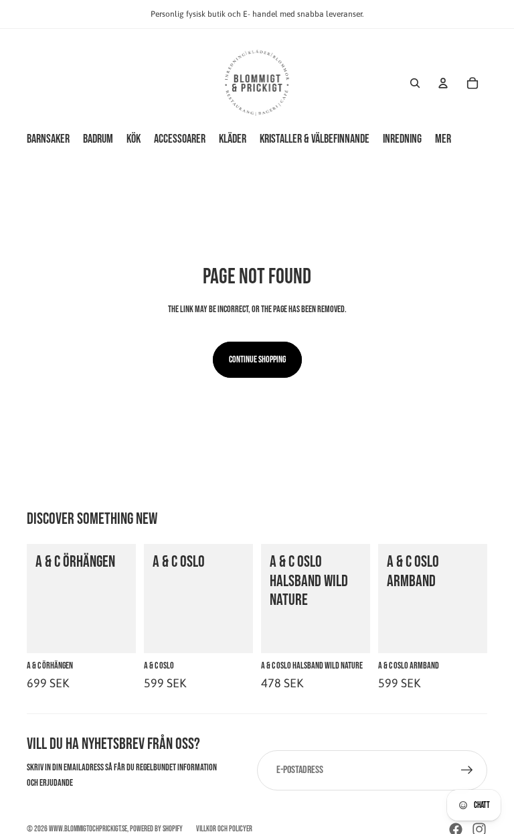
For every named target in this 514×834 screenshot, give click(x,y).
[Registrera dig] (467, 770)
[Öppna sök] (415, 83)
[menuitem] (443, 139)
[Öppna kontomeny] (443, 83)
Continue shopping (257, 359)
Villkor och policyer (224, 829)
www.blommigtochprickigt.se (88, 829)
